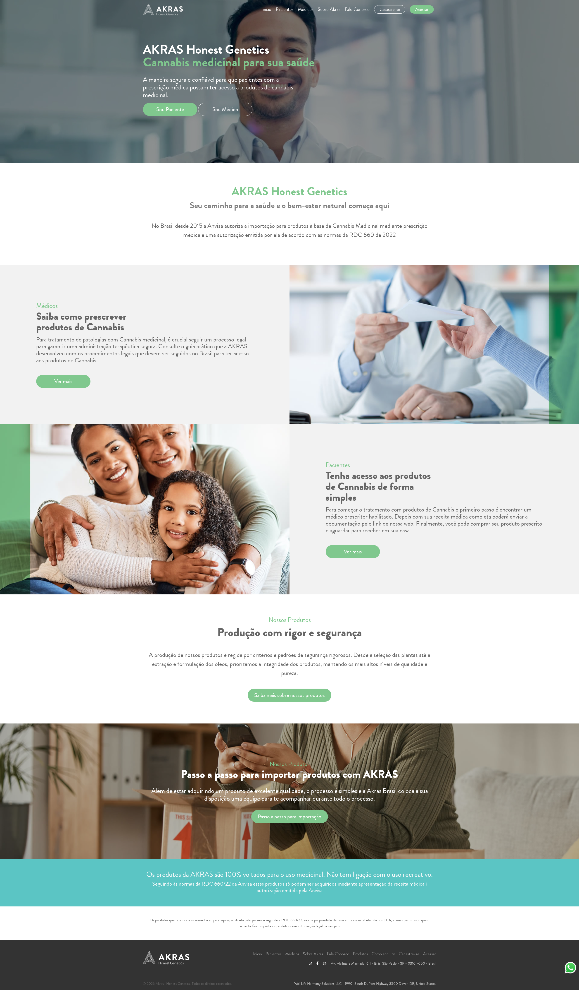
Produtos (360, 954)
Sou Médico (225, 109)
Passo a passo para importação (289, 816)
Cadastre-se (409, 954)
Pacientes (284, 9)
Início (266, 9)
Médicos (305, 9)
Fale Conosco (357, 9)
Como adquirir (383, 954)
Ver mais (63, 381)
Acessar (429, 954)
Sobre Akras (329, 9)
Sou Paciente (170, 109)
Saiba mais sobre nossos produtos (289, 695)
